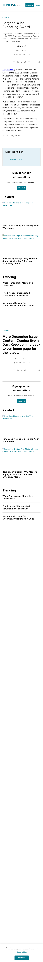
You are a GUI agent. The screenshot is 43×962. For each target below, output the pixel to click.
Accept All (21, 957)
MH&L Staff (21, 46)
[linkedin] (18, 62)
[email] (29, 62)
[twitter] (21, 62)
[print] (39, 62)
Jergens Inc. (8, 70)
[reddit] (25, 62)
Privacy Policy (22, 952)
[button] (4, 5)
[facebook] (14, 62)
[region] (21, 953)
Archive (6, 17)
